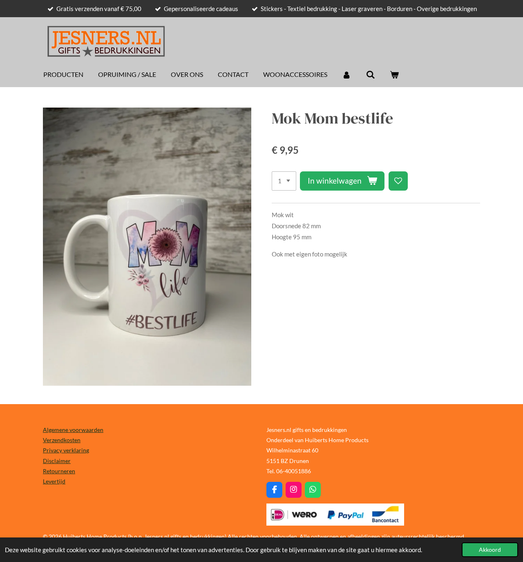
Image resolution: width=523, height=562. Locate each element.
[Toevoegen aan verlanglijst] (398, 181)
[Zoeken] (370, 74)
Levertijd (54, 481)
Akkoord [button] (490, 549)
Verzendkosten (61, 439)
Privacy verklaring (66, 450)
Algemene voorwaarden (73, 429)
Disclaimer (57, 460)
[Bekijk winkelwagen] (394, 74)
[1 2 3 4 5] (284, 181)
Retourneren (59, 471)
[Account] (346, 74)
